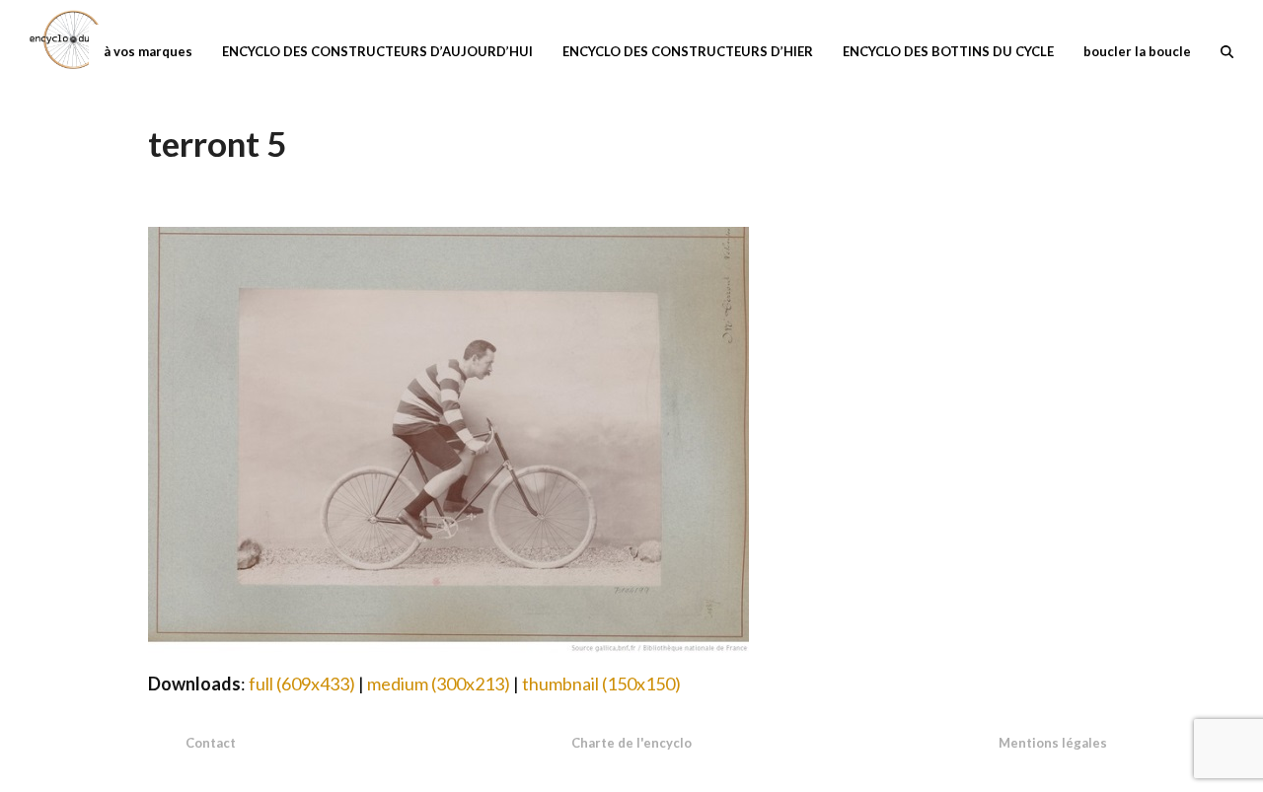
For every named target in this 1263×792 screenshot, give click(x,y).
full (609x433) (302, 683)
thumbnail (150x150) (601, 683)
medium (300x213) (438, 683)
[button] (1227, 49)
